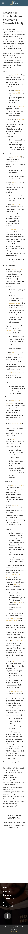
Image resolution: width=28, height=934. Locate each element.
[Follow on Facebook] (7, 915)
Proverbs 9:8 (16, 93)
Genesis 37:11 (15, 229)
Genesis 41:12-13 (11, 620)
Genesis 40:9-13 (11, 575)
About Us (7, 891)
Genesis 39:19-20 (16, 485)
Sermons (7, 895)
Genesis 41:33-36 (16, 691)
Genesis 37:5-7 (16, 157)
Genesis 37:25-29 (11, 355)
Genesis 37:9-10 (16, 204)
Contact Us (8, 905)
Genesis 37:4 (21, 119)
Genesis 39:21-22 (16, 505)
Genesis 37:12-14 (16, 269)
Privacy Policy (14, 931)
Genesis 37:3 (21, 106)
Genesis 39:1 (10, 403)
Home (5, 887)
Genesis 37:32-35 (16, 373)
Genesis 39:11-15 (16, 439)
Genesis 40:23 (17, 602)
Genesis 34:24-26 (14, 303)
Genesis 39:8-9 (16, 423)
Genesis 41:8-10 (15, 618)
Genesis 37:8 (15, 183)
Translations (8, 898)
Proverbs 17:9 (18, 91)
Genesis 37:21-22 (16, 352)
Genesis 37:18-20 (11, 331)
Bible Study (8, 902)
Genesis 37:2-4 (16, 75)
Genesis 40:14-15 (18, 584)
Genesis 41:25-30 (16, 661)
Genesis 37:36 (15, 401)
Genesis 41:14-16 (16, 641)
